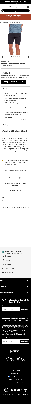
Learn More (24, 120)
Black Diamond (5, 61)
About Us (3, 286)
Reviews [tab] (12, 178)
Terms (15, 334)
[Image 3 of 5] (15, 57)
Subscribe (24, 309)
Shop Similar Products (13, 81)
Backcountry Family (6, 292)
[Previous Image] (2, 57)
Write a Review (15, 191)
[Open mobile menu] (2, 7)
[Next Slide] (30, 2)
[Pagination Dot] (14, 18)
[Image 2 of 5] (13, 57)
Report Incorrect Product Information (15, 170)
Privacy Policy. (21, 334)
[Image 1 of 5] (11, 57)
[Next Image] (29, 57)
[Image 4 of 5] (18, 57)
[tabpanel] (15, 197)
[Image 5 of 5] (20, 57)
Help (1, 280)
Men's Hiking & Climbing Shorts (10, 22)
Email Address (6, 306)
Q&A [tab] (20, 178)
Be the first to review (7, 65)
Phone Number (7, 338)
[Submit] (3, 11)
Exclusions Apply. (6, 325)
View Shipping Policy (10, 164)
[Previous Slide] (1, 2)
